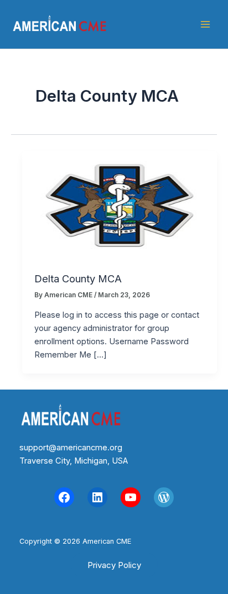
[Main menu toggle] (205, 24)
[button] (114, 565)
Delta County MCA (78, 278)
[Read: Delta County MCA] (119, 205)
